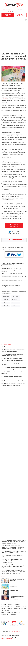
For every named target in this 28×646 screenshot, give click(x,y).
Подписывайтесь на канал (14, 232)
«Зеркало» (4, 98)
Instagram (16, 302)
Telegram (16, 306)
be (8, 11)
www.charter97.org (18, 631)
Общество (10, 604)
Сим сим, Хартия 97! (20, 15)
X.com (6, 299)
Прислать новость (7, 9)
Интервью (9, 608)
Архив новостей (18, 9)
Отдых (7, 610)
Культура (18, 606)
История (24, 606)
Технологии (17, 608)
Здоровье (23, 608)
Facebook (6, 296)
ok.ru (7, 302)
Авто (2, 610)
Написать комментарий (14, 240)
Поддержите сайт (7, 15)
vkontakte (16, 299)
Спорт (12, 606)
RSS (7, 306)
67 (2, 60)
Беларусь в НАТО (14, 614)
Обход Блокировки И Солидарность (10, 612)
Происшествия (5, 606)
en (13, 11)
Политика (3, 604)
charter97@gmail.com (6, 638)
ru (10, 11)
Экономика (18, 604)
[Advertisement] (14, 37)
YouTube (16, 296)
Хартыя (14, 5)
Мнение (3, 576)
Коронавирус (4, 614)
